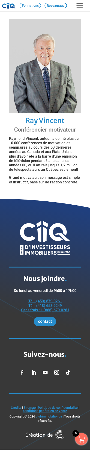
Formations (30, 5)
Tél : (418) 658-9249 (45, 305)
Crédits (16, 407)
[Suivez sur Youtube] (45, 372)
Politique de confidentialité (58, 407)
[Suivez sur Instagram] (56, 372)
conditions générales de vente (45, 411)
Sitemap (30, 407)
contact (45, 321)
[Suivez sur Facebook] (22, 372)
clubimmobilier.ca (49, 416)
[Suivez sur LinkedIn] (33, 372)
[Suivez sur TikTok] (68, 372)
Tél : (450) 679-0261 (45, 301)
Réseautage (56, 5)
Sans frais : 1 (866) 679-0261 (45, 310)
